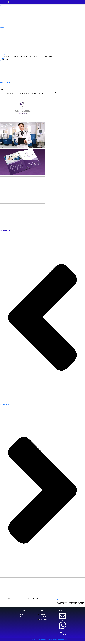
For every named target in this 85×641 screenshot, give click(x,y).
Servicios (51, 2)
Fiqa (58, 599)
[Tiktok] (65, 634)
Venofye (30, 597)
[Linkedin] (63, 634)
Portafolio (55, 2)
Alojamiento (46, 2)
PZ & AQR (2, 55)
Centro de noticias (61, 2)
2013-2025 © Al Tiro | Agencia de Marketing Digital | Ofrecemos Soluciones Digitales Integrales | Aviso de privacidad (49, 639)
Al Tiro (38, 2)
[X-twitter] (61, 634)
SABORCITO (3, 27)
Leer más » (2, 30)
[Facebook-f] (58, 634)
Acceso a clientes (73, 2)
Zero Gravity (3, 597)
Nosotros (42, 2)
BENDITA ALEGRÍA (5, 82)
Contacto (67, 2)
